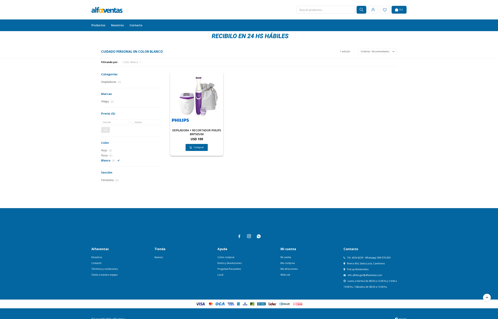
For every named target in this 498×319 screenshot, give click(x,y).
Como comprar (226, 257)
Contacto (136, 25)
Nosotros (117, 25)
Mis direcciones (289, 269)
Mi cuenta (286, 257)
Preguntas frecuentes (229, 269)
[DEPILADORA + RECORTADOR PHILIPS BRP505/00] (196, 98)
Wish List (285, 274)
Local (220, 274)
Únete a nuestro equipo (104, 274)
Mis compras (288, 263)
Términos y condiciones (104, 269)
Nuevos (158, 257)
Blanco (130, 62)
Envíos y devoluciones (229, 263)
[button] (361, 10)
